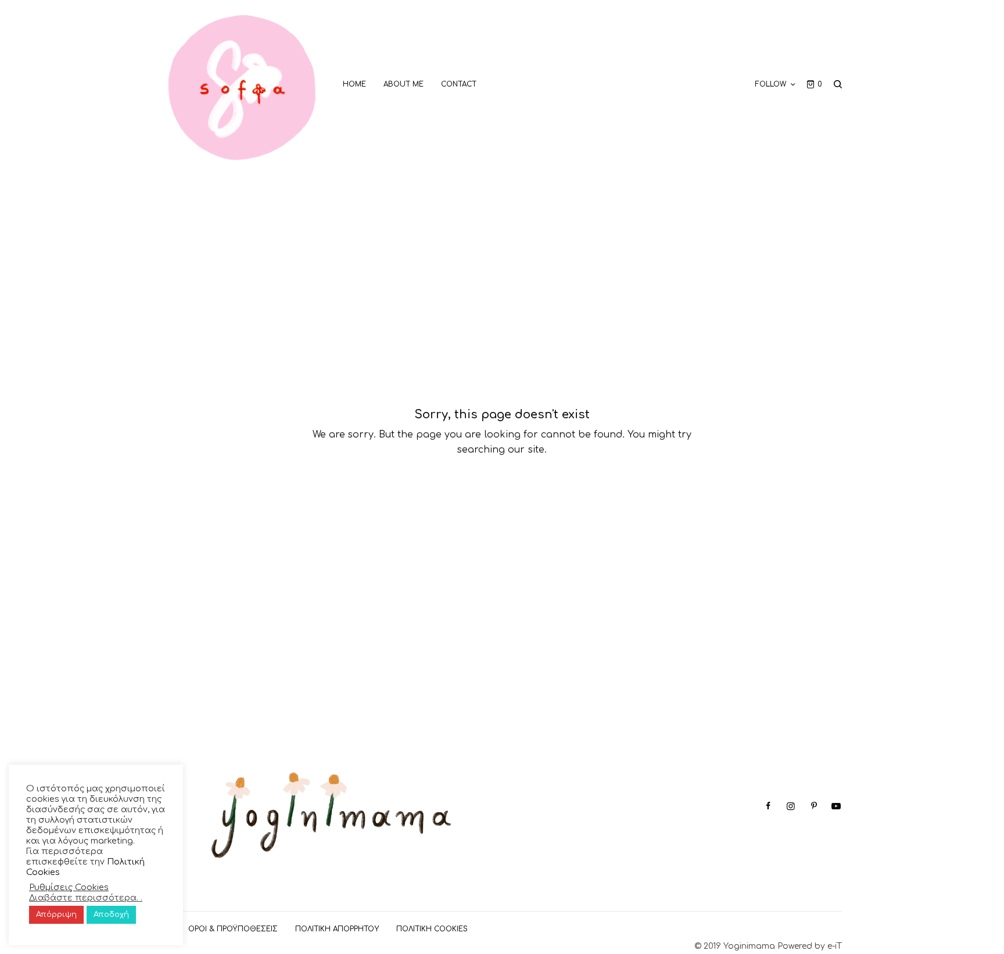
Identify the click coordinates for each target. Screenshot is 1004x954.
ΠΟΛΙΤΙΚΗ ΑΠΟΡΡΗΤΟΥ (337, 929)
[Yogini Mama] (242, 84)
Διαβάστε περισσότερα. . (85, 897)
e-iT (834, 946)
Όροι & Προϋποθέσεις (233, 929)
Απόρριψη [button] (56, 914)
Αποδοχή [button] (111, 914)
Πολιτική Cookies (432, 929)
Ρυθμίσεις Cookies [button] (69, 887)
